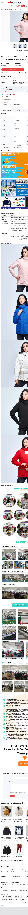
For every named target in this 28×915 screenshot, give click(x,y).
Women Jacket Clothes (18, 902)
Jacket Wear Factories (6, 896)
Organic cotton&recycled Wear (7, 871)
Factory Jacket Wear (19, 899)
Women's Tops (4, 876)
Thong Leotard (5, 890)
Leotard (21, 9)
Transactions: (21, 92)
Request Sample (22, 72)
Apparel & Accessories (9, 9)
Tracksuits (15, 874)
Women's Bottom (16, 876)
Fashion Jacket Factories (7, 899)
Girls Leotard (13, 890)
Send (12, 795)
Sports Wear (16, 9)
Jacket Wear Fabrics (6, 902)
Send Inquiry (13, 69)
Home (2, 9)
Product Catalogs (19, 869)
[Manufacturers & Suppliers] (14, 2)
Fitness (2, 874)
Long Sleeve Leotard (23, 890)
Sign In (3, 104)
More (2, 905)
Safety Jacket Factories (19, 896)
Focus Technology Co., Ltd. (16, 909)
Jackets (14, 871)
